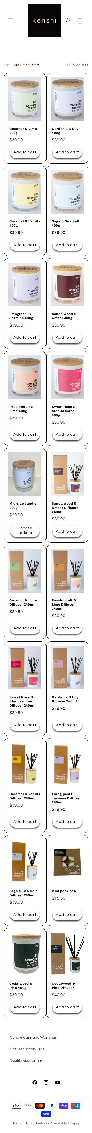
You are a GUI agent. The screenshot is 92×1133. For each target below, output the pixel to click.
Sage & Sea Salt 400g (65, 223)
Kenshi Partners (37, 1123)
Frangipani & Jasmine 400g (21, 316)
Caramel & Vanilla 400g (24, 223)
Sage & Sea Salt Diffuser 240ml (23, 893)
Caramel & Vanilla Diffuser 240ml (24, 796)
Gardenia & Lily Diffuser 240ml (65, 699)
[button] (10, 21)
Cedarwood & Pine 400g (20, 986)
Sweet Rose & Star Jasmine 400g (64, 411)
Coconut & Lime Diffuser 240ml (23, 602)
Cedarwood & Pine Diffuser (63, 986)
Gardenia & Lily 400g (65, 131)
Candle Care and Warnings (33, 1037)
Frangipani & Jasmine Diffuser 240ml (66, 798)
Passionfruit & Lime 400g (21, 409)
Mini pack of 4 (64, 891)
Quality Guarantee (26, 1060)
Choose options (24, 530)
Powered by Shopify (64, 1123)
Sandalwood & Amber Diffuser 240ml (65, 508)
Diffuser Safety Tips (27, 1049)
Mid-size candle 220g (23, 506)
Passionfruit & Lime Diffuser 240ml (64, 605)
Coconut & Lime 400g (23, 131)
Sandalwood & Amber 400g (64, 316)
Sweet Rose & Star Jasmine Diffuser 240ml (21, 702)
